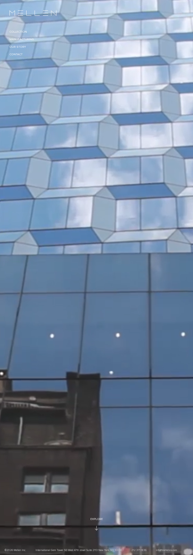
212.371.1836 (138, 550)
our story (17, 47)
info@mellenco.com (166, 550)
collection (18, 32)
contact (16, 54)
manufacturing (21, 39)
